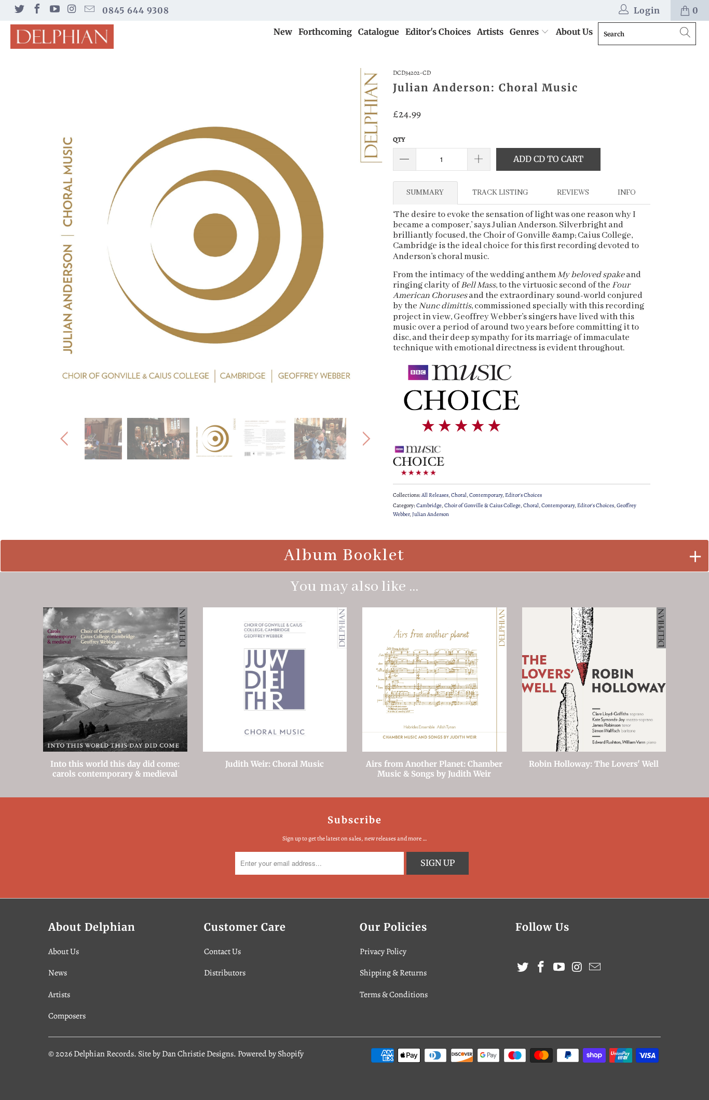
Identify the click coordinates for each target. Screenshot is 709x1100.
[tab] (425, 192)
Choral (459, 495)
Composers (67, 1016)
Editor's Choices (438, 31)
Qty (399, 139)
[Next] (364, 235)
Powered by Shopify (271, 1054)
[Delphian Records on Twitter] (18, 10)
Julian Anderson (430, 514)
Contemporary (485, 495)
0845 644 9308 (135, 10)
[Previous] (66, 235)
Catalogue (378, 31)
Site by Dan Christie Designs (186, 1054)
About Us (574, 31)
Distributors (225, 973)
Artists (490, 31)
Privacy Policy (383, 951)
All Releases (434, 495)
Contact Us (222, 951)
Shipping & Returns (393, 973)
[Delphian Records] (62, 36)
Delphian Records (104, 1054)
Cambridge (429, 505)
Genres (525, 31)
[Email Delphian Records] (88, 10)
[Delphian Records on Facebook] (36, 10)
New (283, 31)
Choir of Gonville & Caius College (482, 505)
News (57, 973)
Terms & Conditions (394, 994)
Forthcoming (325, 31)
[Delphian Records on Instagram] (71, 10)
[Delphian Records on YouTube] (54, 10)
